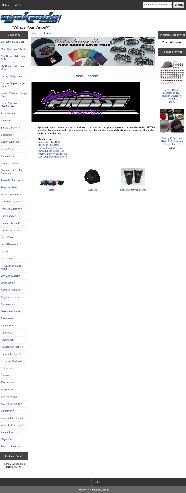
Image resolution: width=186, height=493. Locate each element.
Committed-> (8, 156)
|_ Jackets (7, 258)
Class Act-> (7, 149)
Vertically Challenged (12, 425)
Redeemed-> (7, 332)
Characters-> (8, 134)
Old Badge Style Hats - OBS (13, 67)
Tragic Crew (7, 389)
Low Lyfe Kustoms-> (12, 275)
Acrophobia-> (8, 113)
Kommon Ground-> (11, 223)
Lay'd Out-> (7, 237)
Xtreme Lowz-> (9, 432)
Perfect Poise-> (9, 325)
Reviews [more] (14, 456)
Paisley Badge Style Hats (50, 148)
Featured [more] (172, 51)
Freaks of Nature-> (11, 194)
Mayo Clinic (7, 439)
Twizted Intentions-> (11, 403)
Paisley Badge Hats (11, 76)
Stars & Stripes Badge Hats (51, 151)
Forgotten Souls (9, 187)
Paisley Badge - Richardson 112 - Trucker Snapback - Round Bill (172, 94)
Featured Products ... (12, 446)
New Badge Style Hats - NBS (13, 57)
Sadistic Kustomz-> (11, 354)
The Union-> (7, 382)
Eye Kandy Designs (100, 489)
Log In (17, 4)
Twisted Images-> (10, 396)
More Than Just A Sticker (14, 49)
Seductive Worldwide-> (13, 361)
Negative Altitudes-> (11, 290)
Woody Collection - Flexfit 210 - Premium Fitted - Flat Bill (172, 141)
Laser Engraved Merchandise (9, 105)
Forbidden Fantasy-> (12, 180)
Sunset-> (6, 375)
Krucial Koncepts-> (11, 230)
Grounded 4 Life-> (10, 201)
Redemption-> (8, 339)
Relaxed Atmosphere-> (13, 346)
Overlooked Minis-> (11, 311)
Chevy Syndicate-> (11, 141)
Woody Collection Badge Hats (14, 95)
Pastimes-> (7, 318)
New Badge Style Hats (49, 142)
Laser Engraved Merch (133, 189)
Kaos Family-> (8, 216)
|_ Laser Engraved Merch (11, 267)
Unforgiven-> (7, 410)
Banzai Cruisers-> (10, 127)
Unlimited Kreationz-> (12, 418)
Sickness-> (7, 368)
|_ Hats (5, 251)
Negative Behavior (10, 297)
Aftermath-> (7, 120)
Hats (51, 189)
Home (5, 4)
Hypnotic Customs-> (12, 209)
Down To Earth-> (10, 163)
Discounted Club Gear (12, 41)
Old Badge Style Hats (48, 145)
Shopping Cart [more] (172, 34)
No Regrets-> (8, 304)
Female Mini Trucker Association (12, 172)
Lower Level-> (8, 282)
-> (9, 244)
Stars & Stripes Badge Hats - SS (13, 85)
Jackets (92, 189)
